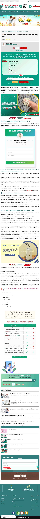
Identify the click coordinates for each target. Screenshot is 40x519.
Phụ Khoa (29, 11)
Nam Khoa (23, 11)
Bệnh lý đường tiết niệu (36, 506)
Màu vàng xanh (12, 70)
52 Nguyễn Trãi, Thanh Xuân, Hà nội (18, 499)
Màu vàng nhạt (12, 67)
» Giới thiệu (2, 498)
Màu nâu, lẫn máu (13, 72)
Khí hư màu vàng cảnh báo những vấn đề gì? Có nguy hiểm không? (14, 415)
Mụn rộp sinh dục (36, 502)
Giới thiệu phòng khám (13, 11)
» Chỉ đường (2, 503)
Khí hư (6, 31)
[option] (20, 20)
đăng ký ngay (7, 468)
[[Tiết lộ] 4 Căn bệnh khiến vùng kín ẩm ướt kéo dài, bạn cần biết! (12, 420)
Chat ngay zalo (15, 503)
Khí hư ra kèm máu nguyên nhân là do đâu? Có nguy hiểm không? (13, 423)
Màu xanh (11, 68)
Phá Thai (32, 509)
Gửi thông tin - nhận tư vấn (19, 162)
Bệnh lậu (36, 499)
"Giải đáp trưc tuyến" (24, 83)
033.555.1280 (36, 7)
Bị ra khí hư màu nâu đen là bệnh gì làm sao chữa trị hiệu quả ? (21, 408)
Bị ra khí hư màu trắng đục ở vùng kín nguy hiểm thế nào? (21, 393)
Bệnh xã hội (36, 11)
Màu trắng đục (12, 65)
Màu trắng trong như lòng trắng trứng (16, 63)
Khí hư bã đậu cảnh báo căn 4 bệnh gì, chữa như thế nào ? (21, 400)
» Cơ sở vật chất (3, 501)
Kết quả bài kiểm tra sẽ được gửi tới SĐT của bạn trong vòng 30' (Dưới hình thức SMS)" (20, 77)
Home (3, 31)
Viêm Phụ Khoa (32, 500)
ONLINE (11, 491)
